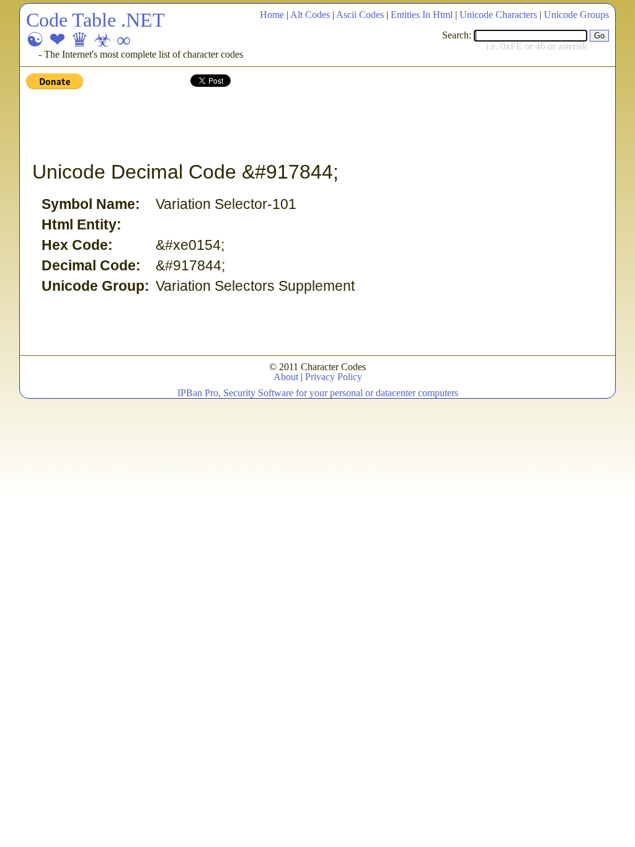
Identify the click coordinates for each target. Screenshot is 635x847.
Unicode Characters (498, 14)
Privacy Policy (333, 376)
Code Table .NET (95, 20)
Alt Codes (310, 14)
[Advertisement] (251, 126)
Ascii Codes (360, 14)
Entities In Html (422, 14)
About (285, 376)
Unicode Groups (576, 14)
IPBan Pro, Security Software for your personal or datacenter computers (317, 393)
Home (272, 14)
